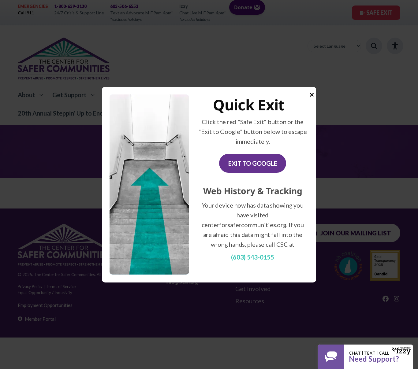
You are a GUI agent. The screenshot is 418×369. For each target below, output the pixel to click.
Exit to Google (252, 163)
